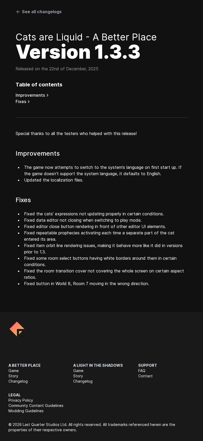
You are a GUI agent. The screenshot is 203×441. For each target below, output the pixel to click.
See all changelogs (42, 11)
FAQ (141, 370)
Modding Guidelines (26, 410)
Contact (145, 376)
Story (13, 376)
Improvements (30, 95)
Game (13, 370)
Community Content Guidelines (35, 405)
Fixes (21, 101)
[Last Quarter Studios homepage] (16, 329)
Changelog (18, 381)
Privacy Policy (20, 400)
